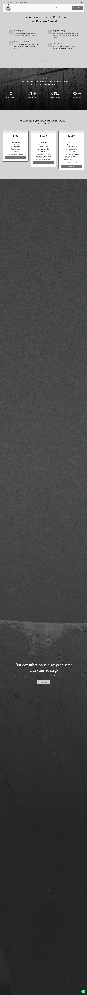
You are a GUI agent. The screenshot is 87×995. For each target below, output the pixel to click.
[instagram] (76, 2)
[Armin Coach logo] (8, 4)
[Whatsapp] (83, 991)
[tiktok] (79, 2)
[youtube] (81, 2)
